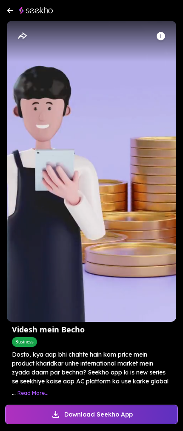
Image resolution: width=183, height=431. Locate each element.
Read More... (33, 393)
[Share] (22, 36)
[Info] (160, 36)
